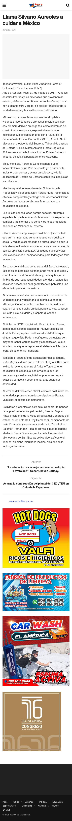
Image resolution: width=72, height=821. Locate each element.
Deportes (29, 801)
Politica (43, 801)
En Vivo (6, 809)
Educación (57, 801)
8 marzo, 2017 (9, 29)
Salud (16, 801)
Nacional (42, 805)
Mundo (55, 805)
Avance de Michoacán (21, 501)
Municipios (27, 805)
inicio (5, 801)
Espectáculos (9, 805)
